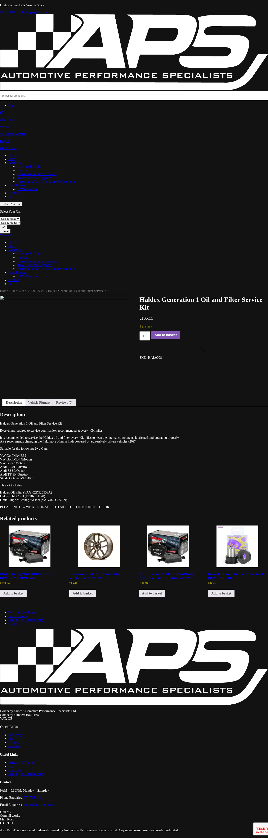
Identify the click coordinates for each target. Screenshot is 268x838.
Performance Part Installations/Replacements (46, 181)
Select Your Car (11, 204)
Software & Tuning (29, 166)
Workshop (15, 163)
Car (12, 290)
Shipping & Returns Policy (26, 620)
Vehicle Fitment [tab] (39, 402)
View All (6, 235)
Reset (5, 231)
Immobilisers (16, 185)
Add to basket (166, 335)
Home (12, 155)
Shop (11, 159)
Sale (11, 196)
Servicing (23, 170)
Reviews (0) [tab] (64, 402)
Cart (11, 105)
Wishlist (13, 746)
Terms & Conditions (21, 612)
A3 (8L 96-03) (36, 290)
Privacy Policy (18, 616)
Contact (13, 193)
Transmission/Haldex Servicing (37, 174)
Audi (21, 290)
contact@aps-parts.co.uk (39, 804)
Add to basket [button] (13, 593)
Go (3, 226)
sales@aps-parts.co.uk (34, 12)
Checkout (14, 770)
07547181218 (9, 12)
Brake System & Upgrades (34, 178)
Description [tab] (14, 402)
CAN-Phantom (27, 189)
